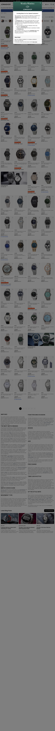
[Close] (40, 3)
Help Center (35, 41)
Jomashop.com (18, 16)
